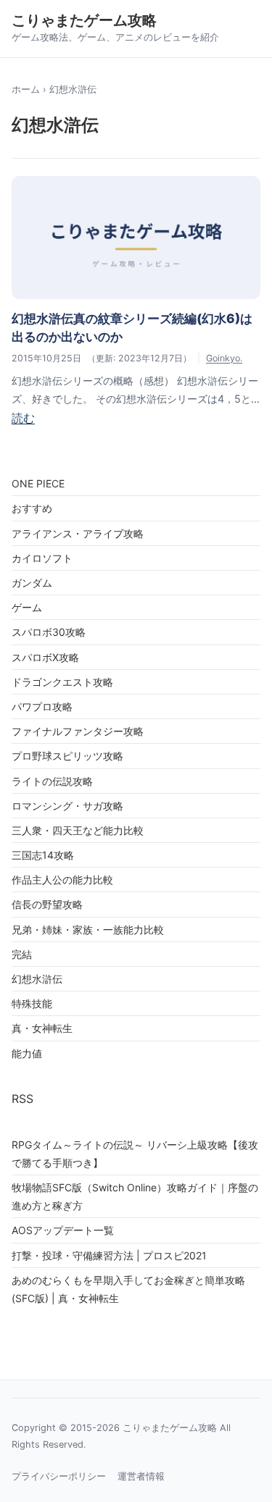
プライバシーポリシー (59, 1476)
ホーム (26, 89)
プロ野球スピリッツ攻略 (67, 756)
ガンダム (32, 582)
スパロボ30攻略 (49, 632)
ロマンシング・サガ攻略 (67, 806)
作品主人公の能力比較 (62, 879)
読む (23, 418)
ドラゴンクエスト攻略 (62, 682)
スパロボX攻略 (45, 657)
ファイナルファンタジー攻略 (78, 731)
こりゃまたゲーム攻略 (84, 20)
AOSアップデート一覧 (63, 1230)
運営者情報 (141, 1476)
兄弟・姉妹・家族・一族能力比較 (88, 929)
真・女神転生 (42, 1028)
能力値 (27, 1053)
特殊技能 (32, 1003)
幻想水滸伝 (37, 979)
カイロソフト (42, 558)
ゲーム (27, 607)
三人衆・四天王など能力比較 (78, 830)
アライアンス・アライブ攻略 (78, 533)
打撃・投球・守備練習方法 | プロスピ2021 (109, 1255)
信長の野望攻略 (47, 904)
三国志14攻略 (43, 855)
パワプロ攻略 (42, 706)
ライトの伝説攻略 (52, 781)
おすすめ (32, 508)
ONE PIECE (38, 483)
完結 (22, 954)
